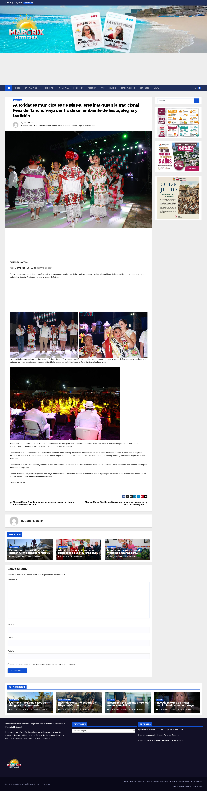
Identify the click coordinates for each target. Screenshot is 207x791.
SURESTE (49, 88)
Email (10, 638)
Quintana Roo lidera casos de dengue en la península (27, 704)
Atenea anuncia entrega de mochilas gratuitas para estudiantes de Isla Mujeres (124, 552)
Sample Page (197, 786)
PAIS (103, 88)
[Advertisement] (103, 69)
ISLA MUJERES (18, 100)
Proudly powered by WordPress (16, 784)
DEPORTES (144, 88)
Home (126, 781)
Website (11, 651)
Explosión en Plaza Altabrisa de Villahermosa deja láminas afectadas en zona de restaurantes (170, 781)
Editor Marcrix (29, 123)
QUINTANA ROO (32, 88)
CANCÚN (159, 699)
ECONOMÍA (78, 88)
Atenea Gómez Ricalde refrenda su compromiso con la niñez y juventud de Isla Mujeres (43, 503)
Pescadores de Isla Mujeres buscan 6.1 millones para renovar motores (29, 552)
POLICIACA (64, 88)
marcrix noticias (80, 557)
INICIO (17, 88)
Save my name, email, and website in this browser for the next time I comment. (42, 664)
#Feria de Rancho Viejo (72, 125)
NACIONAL (111, 699)
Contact (133, 781)
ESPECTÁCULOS (128, 88)
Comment (12, 580)
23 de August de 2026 (20, 709)
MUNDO (112, 88)
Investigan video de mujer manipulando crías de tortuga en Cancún (175, 705)
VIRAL (156, 88)
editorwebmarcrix (32, 557)
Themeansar (46, 784)
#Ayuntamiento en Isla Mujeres (49, 125)
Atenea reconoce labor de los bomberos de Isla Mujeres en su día (78, 552)
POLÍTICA (92, 88)
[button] (195, 88)
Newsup (36, 784)
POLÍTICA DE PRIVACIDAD (182, 786)
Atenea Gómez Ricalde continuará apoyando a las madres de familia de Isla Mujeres (114, 503)
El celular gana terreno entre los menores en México (127, 704)
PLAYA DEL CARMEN (64, 699)
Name (11, 624)
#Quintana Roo (89, 125)
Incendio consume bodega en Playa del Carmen (77, 704)
